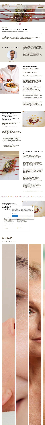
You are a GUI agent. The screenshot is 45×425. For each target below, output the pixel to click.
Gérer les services (14, 213)
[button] (12, 6)
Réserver (40, 7)
